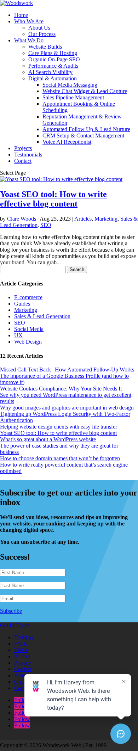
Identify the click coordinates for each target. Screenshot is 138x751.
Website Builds (45, 47)
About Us (39, 28)
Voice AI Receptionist (66, 142)
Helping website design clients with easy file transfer (58, 427)
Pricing (22, 656)
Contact (22, 161)
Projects (23, 148)
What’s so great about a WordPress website (48, 439)
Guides (22, 304)
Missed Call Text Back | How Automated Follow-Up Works (67, 370)
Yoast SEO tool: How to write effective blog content (53, 199)
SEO (45, 225)
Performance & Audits (53, 66)
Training (23, 637)
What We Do (29, 40)
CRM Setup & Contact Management (83, 135)
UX (18, 335)
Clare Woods (21, 219)
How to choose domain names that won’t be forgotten (60, 458)
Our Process (42, 34)
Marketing (105, 219)
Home (21, 15)
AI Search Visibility (50, 72)
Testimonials (28, 155)
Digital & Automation (52, 78)
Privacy (22, 663)
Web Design (28, 342)
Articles (83, 219)
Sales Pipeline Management (73, 97)
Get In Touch (15, 625)
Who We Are (29, 21)
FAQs (21, 644)
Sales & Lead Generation (42, 316)
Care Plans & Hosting (52, 53)
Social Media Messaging (69, 85)
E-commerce (28, 297)
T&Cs (21, 650)
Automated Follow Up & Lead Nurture (86, 129)
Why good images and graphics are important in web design (67, 408)
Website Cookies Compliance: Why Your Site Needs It (61, 389)
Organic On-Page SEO (54, 59)
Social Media (29, 329)
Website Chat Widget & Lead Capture (84, 91)
